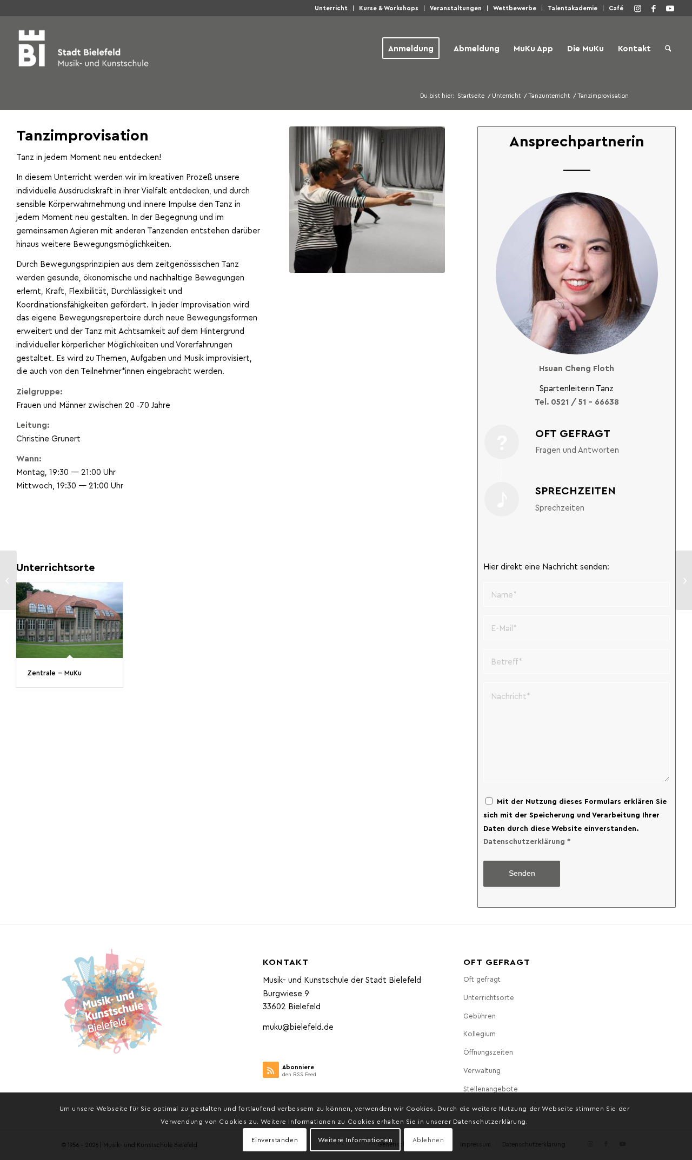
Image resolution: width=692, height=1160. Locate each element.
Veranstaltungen (456, 7)
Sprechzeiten (559, 507)
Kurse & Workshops (388, 7)
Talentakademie (572, 7)
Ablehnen (428, 1139)
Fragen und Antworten (577, 449)
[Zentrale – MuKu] (69, 620)
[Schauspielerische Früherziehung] (683, 580)
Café (616, 7)
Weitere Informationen (355, 1139)
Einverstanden (274, 1139)
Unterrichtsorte (488, 997)
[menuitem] (331, 8)
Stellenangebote (490, 1088)
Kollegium (479, 1033)
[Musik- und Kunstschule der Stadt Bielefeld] (83, 48)
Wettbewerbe (514, 7)
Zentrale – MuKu (54, 672)
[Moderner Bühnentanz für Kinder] (8, 580)
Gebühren (479, 1015)
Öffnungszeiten (488, 1052)
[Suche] (668, 48)
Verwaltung (482, 1070)
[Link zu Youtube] (670, 8)
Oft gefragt (482, 979)
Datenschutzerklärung (524, 841)
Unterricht (331, 7)
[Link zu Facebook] (654, 8)
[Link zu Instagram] (637, 8)
